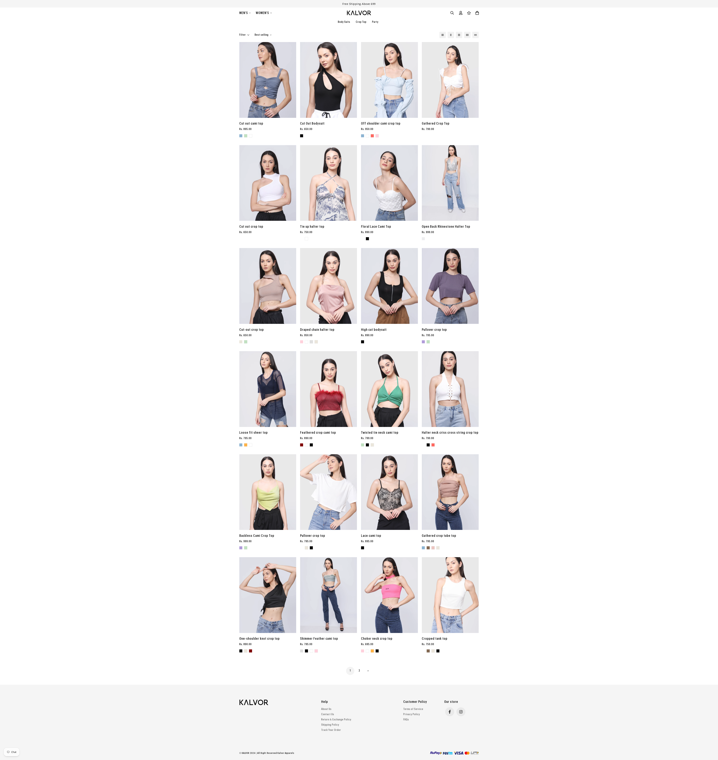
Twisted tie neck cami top (379, 432)
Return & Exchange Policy (336, 719)
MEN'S (243, 13)
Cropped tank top (434, 638)
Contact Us (327, 714)
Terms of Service (413, 709)
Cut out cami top (251, 123)
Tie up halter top (312, 226)
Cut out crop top (251, 226)
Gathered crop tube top (439, 535)
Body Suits (344, 22)
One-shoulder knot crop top (259, 638)
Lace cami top (371, 535)
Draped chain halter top (317, 329)
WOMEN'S (262, 13)
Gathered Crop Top (435, 123)
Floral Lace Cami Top (376, 226)
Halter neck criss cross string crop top (450, 432)
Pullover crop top (434, 329)
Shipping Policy (330, 725)
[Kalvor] (359, 13)
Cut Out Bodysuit (312, 123)
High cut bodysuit (374, 329)
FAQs (406, 719)
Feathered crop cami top (318, 432)
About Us (326, 709)
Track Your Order (331, 730)
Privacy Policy (411, 714)
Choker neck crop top (376, 638)
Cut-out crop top (251, 329)
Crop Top (361, 22)
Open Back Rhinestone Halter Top (446, 226)
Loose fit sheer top (253, 432)
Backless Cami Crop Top (256, 535)
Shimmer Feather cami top (319, 638)
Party (375, 22)
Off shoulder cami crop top (381, 123)
